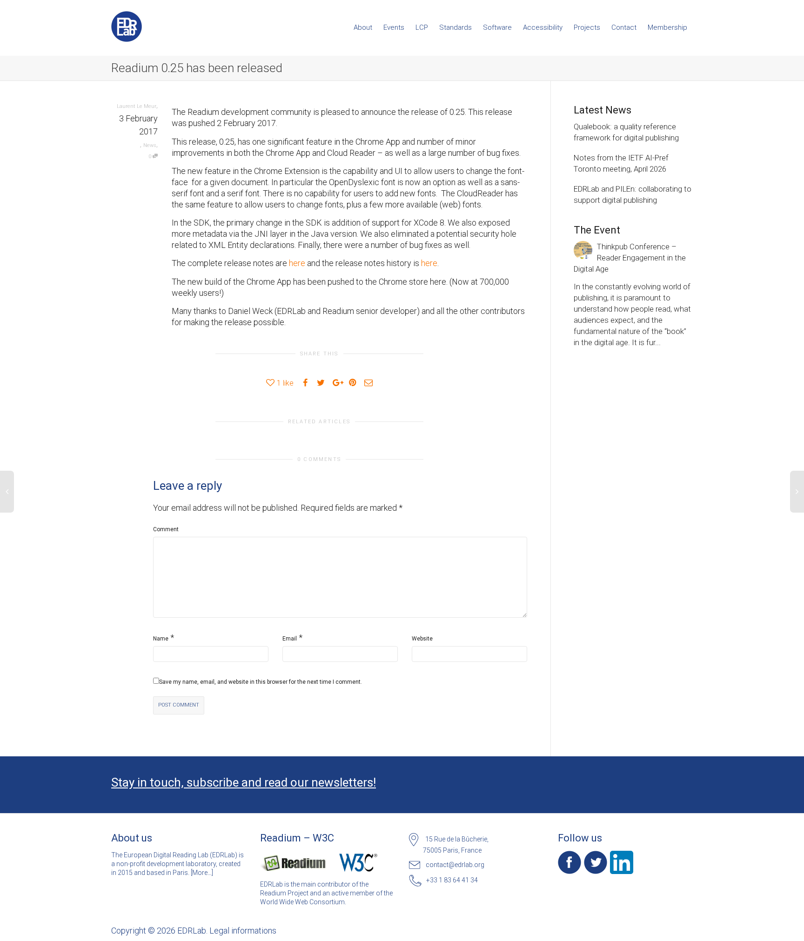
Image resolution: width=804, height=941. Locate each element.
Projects (587, 27)
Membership (667, 27)
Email (289, 638)
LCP (421, 27)
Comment (166, 529)
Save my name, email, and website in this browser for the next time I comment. (260, 682)
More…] (202, 872)
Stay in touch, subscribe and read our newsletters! (243, 782)
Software (497, 27)
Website (422, 638)
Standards (455, 27)
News (149, 145)
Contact (623, 27)
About (363, 27)
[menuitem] (363, 27)
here (297, 263)
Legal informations (242, 930)
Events (393, 27)
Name (160, 638)
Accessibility (543, 27)
